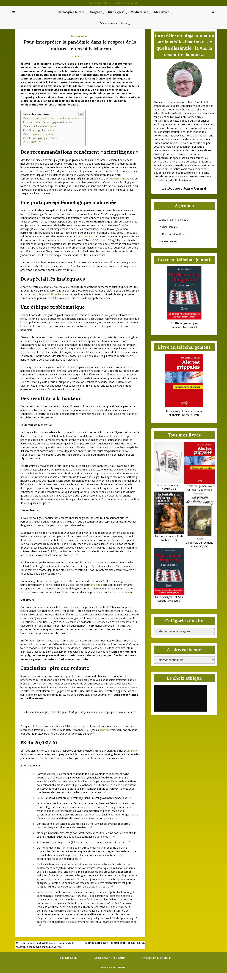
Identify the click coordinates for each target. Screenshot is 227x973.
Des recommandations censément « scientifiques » (53, 118)
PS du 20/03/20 (32, 142)
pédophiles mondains (121, 178)
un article (132, 750)
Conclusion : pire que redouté (40, 138)
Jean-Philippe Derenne (55, 294)
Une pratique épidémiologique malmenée (47, 122)
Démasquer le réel (71, 12)
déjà (29, 518)
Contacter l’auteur (109, 958)
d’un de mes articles (119, 592)
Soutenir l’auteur (168, 241)
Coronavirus (79, 36)
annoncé (104, 730)
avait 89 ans (85, 236)
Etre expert (116, 12)
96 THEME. (119, 967)
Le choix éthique (168, 227)
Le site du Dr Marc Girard (113, 3)
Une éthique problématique (39, 130)
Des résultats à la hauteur (38, 134)
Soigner (96, 12)
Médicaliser (139, 12)
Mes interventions (113, 23)
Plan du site (66, 958)
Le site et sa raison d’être (173, 219)
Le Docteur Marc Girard (172, 234)
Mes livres (161, 12)
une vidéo (96, 584)
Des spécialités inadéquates (39, 126)
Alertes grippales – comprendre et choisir (112, 942)
